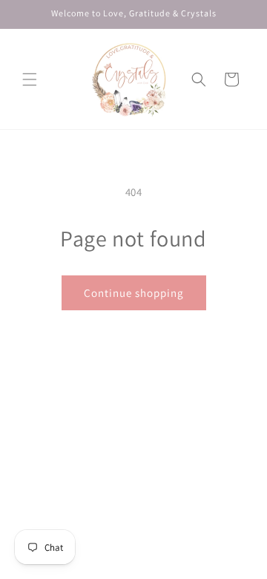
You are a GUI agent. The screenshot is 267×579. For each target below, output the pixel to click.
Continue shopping (134, 293)
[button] (29, 79)
